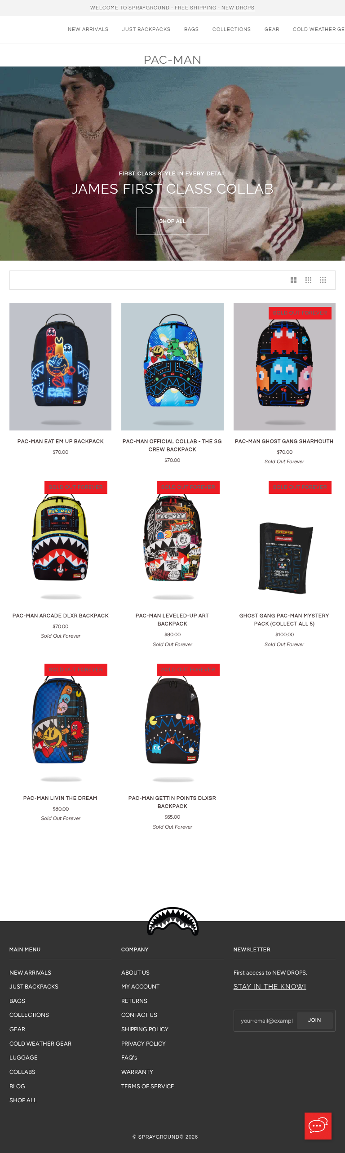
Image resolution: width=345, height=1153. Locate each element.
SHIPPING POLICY (144, 1029)
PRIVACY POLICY (143, 1043)
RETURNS (134, 1001)
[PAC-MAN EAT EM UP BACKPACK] (60, 366)
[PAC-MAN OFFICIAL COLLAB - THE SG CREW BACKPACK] (172, 366)
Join (314, 1020)
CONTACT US (139, 1014)
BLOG (17, 1086)
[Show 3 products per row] (308, 280)
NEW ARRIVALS (30, 972)
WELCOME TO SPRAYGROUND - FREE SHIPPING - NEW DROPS (172, 7)
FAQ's (129, 1057)
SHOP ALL (172, 221)
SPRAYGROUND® (161, 1137)
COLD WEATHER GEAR (40, 1043)
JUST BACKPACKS (33, 986)
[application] (318, 1126)
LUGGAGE (23, 1057)
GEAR (17, 1029)
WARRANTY (137, 1072)
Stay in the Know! (270, 987)
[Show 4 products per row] (325, 280)
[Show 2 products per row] (293, 280)
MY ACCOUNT (140, 986)
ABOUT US (135, 972)
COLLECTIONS (29, 1014)
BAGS (17, 1001)
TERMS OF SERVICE (147, 1086)
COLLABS (22, 1072)
